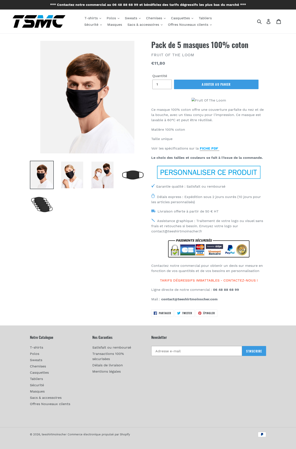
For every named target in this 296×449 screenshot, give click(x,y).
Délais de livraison (107, 365)
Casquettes (39, 372)
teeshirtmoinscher (54, 434)
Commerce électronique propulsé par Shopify (99, 434)
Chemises (38, 366)
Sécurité (37, 385)
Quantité (159, 76)
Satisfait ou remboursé (111, 347)
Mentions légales (106, 371)
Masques (37, 391)
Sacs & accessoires (46, 398)
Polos (34, 354)
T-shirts (36, 347)
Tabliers (36, 379)
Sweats (36, 360)
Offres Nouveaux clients (50, 404)
